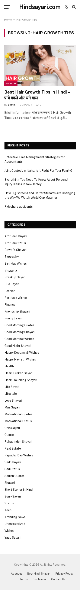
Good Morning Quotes (19, 325)
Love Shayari (13, 400)
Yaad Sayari (12, 537)
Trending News (15, 517)
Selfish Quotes (14, 476)
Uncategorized (14, 524)
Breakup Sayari (14, 277)
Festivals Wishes (16, 297)
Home (8, 19)
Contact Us (58, 579)
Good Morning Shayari (19, 332)
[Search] (73, 7)
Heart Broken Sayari (18, 373)
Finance (10, 304)
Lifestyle (10, 393)
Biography (11, 256)
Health (11, 83)
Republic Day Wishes (18, 455)
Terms (23, 579)
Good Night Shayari (17, 345)
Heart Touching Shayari (20, 380)
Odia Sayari (12, 428)
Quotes (9, 435)
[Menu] (7, 7)
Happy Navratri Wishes (20, 359)
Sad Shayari (12, 462)
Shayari (9, 482)
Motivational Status (18, 421)
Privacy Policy (64, 573)
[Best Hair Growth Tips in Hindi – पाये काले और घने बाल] (40, 65)
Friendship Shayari (17, 311)
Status (9, 503)
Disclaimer (39, 579)
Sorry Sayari (12, 496)
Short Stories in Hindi (18, 489)
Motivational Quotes (18, 414)
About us (16, 573)
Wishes (9, 530)
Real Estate (12, 448)
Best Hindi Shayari (39, 573)
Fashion (9, 291)
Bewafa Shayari (15, 250)
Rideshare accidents (18, 206)
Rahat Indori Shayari (18, 441)
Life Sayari (11, 387)
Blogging (10, 270)
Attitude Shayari (15, 236)
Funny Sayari (13, 318)
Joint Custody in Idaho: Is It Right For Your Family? (38, 170)
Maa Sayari (12, 407)
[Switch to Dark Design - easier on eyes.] (66, 7)
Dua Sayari (11, 284)
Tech (8, 510)
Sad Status (12, 469)
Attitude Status (15, 243)
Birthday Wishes (15, 263)
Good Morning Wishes (19, 339)
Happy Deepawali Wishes (21, 352)
